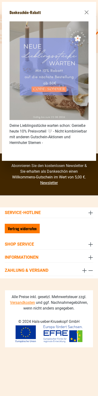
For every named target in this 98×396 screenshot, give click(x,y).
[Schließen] (86, 12)
